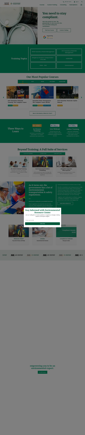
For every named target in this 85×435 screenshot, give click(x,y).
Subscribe (42, 223)
